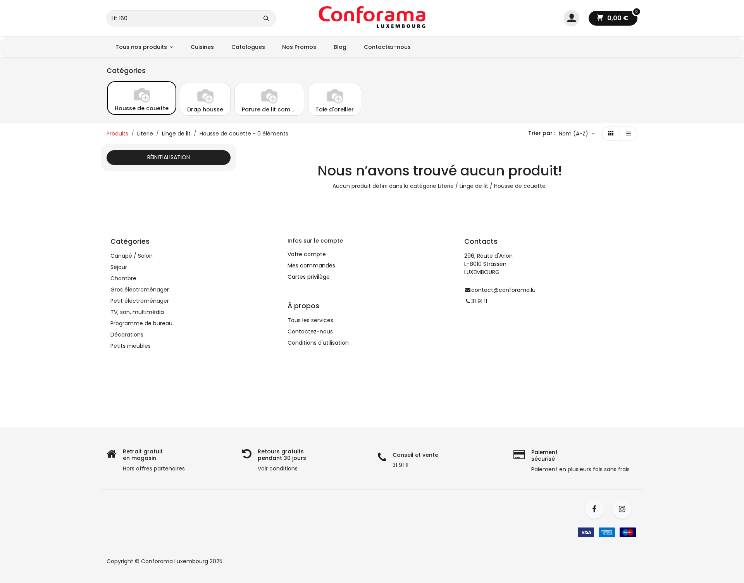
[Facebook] (597, 509)
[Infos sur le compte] (571, 18)
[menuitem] (144, 47)
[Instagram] (624, 509)
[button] (576, 134)
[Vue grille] (610, 134)
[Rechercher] (266, 18)
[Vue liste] (628, 134)
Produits (117, 133)
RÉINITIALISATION (168, 157)
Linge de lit (176, 133)
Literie (145, 133)
